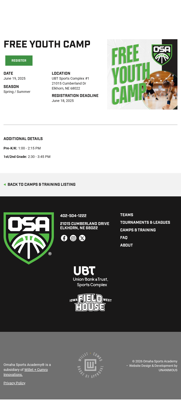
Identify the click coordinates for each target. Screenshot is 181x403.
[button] (138, 115)
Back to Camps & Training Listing (41, 185)
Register (18, 61)
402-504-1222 (73, 216)
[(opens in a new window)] (64, 238)
